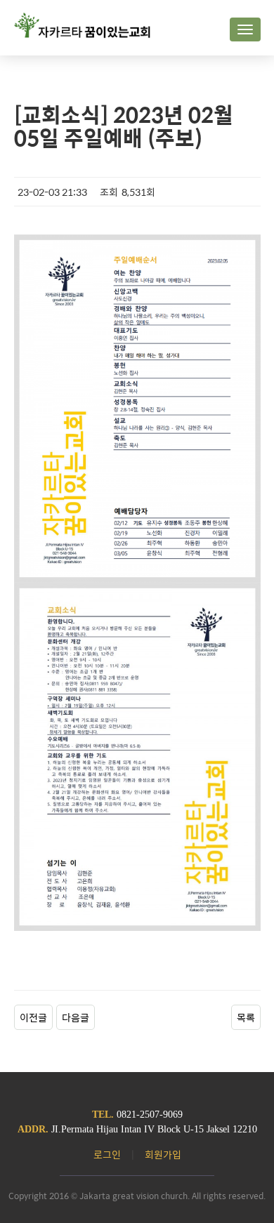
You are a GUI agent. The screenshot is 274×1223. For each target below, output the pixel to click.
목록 (246, 1017)
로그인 (107, 1154)
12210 (245, 1129)
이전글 (33, 1017)
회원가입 (163, 1154)
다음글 (75, 1017)
